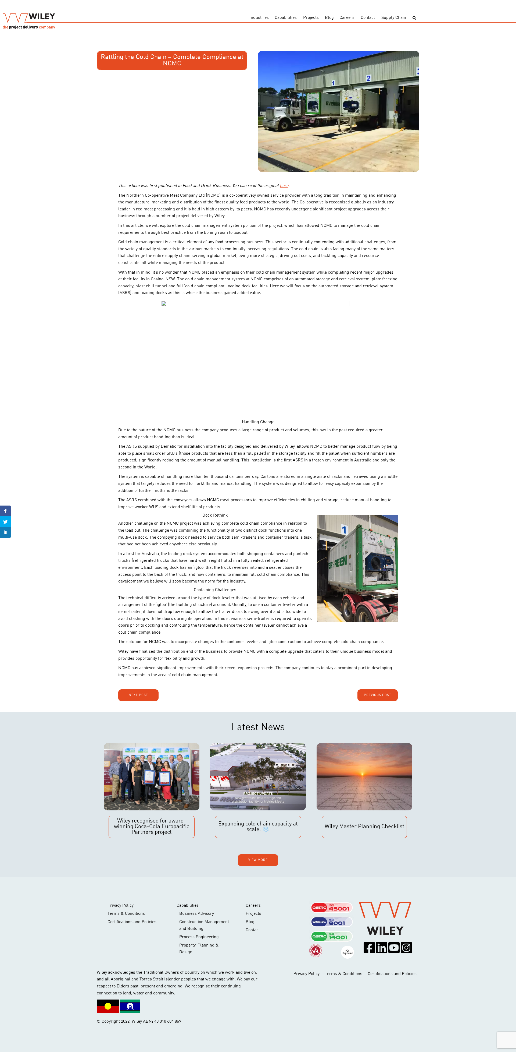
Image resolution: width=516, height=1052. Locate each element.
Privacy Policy (121, 905)
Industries (259, 18)
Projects (311, 18)
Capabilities (286, 18)
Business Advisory (196, 914)
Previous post (377, 695)
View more (258, 860)
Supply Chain (393, 18)
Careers (346, 18)
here (284, 186)
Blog (329, 18)
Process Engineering (199, 937)
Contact (368, 18)
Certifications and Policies (132, 922)
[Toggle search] (414, 18)
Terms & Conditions (126, 914)
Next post (138, 695)
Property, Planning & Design (199, 949)
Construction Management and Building (204, 925)
